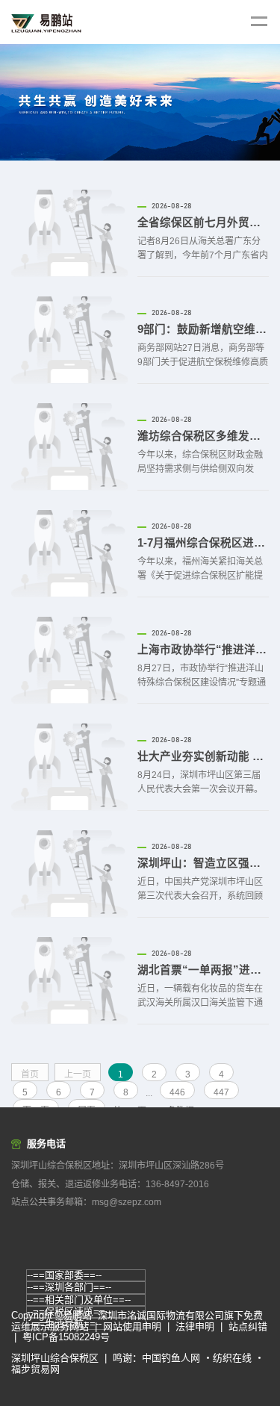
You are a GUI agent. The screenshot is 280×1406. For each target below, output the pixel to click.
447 (221, 1092)
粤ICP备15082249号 (66, 1337)
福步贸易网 (35, 1369)
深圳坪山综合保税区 (55, 1357)
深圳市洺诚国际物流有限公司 (161, 1315)
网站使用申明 (132, 1326)
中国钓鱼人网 (171, 1357)
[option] (140, 102)
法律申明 (194, 1326)
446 (177, 1092)
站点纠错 (247, 1326)
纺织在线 (232, 1357)
